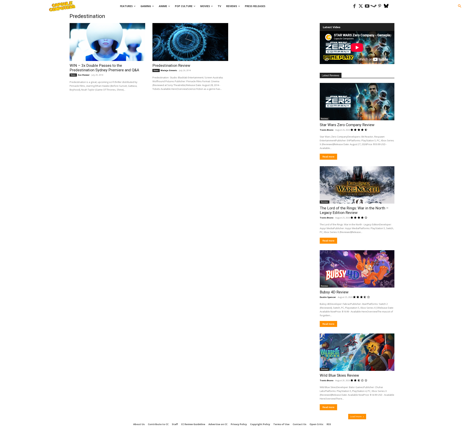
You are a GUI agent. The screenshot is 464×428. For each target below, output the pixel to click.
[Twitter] (361, 6)
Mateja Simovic (169, 70)
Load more (356, 416)
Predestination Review (171, 65)
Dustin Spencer (328, 297)
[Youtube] (367, 6)
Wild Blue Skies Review (339, 375)
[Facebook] (354, 6)
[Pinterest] (380, 6)
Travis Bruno (326, 129)
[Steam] (373, 6)
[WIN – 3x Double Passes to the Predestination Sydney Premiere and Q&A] (107, 42)
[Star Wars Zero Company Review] (357, 101)
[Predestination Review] (190, 42)
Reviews (324, 118)
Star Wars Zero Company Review (347, 125)
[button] (459, 6)
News (73, 75)
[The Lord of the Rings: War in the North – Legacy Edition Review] (357, 185)
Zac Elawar (84, 74)
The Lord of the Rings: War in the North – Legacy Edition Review (354, 210)
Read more (328, 156)
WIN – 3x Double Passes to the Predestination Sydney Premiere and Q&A (104, 67)
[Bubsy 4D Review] (357, 269)
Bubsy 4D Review (334, 292)
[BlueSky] (386, 6)
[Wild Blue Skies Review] (357, 352)
